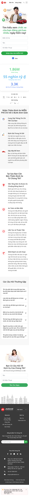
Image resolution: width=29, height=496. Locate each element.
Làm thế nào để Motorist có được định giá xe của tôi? (13, 299)
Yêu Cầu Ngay (14, 385)
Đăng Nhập (18, 2)
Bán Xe (11, 2)
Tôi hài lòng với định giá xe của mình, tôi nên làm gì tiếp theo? (12, 320)
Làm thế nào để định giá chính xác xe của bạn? (13, 306)
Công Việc (7, 422)
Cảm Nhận (7, 427)
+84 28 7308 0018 (12, 471)
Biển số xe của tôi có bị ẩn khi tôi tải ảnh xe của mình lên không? (13, 313)
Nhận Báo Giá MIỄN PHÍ (14, 53)
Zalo (16, 58)
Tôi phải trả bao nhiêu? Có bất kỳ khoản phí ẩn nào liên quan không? (14, 336)
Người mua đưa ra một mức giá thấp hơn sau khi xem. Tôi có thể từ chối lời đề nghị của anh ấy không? (14, 328)
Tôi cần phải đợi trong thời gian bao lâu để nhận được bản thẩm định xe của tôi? (14, 291)
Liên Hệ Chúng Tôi (7, 424)
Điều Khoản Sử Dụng (9, 480)
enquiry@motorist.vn (13, 474)
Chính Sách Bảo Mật (20, 480)
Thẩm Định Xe (22, 420)
